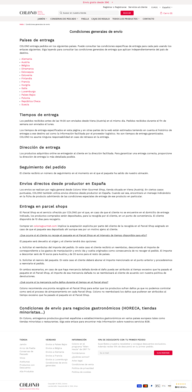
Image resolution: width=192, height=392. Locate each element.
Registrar (107, 7)
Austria (25, 62)
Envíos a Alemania (55, 352)
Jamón (23, 344)
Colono (24, 13)
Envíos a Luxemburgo (57, 359)
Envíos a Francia (54, 355)
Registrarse (120, 7)
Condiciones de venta (83, 364)
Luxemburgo (28, 91)
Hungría (25, 85)
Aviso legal (77, 360)
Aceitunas (25, 361)
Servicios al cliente (137, 7)
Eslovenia (26, 75)
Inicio (22, 24)
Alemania (26, 58)
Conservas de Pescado (26, 352)
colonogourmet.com (45, 226)
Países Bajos (28, 94)
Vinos (22, 358)
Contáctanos (78, 353)
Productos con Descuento (27, 366)
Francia (25, 81)
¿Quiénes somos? (80, 357)
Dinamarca (27, 68)
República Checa (30, 101)
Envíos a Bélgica (54, 348)
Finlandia (26, 78)
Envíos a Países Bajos (56, 344)
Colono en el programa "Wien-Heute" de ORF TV (81, 347)
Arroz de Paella (27, 348)
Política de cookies (81, 372)
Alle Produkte (27, 371)
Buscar (127, 13)
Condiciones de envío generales (56, 364)
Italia (24, 88)
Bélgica (25, 65)
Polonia (25, 98)
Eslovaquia (27, 72)
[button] (181, 386)
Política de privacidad (83, 368)
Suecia (25, 104)
